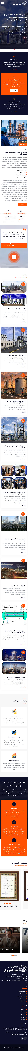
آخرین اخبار (23, 1017)
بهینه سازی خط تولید (21, 996)
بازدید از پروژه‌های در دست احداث (16, 677)
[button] (16, 49)
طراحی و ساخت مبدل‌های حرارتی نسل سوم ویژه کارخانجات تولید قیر (15, 632)
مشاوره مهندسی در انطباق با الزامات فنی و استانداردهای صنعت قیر (14, 493)
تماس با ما (23, 1009)
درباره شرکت (22, 1012)
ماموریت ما (23, 1019)
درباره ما (17, 946)
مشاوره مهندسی (22, 991)
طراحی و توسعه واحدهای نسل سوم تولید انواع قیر (14, 447)
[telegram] (25, 1038)
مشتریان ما (23, 1014)
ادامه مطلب (14, 70)
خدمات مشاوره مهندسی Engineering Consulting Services (15, 402)
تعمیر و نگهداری (22, 999)
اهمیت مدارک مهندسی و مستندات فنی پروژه (14, 309)
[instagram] (22, 1038)
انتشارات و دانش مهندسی (18, 586)
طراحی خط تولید (22, 994)
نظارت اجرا (23, 1001)
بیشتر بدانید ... (22, 204)
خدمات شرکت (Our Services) (17, 355)
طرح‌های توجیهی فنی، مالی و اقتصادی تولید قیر (15, 540)
